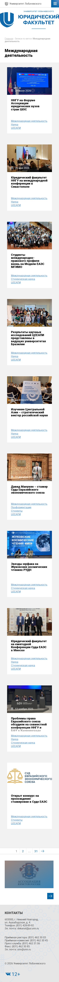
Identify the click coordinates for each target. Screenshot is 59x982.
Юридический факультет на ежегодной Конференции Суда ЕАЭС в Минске (29, 646)
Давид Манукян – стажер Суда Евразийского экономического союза (29, 489)
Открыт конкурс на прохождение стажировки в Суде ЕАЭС (29, 798)
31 (36, 851)
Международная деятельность (29, 121)
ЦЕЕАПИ (16, 127)
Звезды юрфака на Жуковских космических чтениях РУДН (29, 567)
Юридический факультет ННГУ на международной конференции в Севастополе (29, 182)
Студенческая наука (23, 279)
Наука (14, 124)
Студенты (16, 510)
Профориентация (21, 507)
